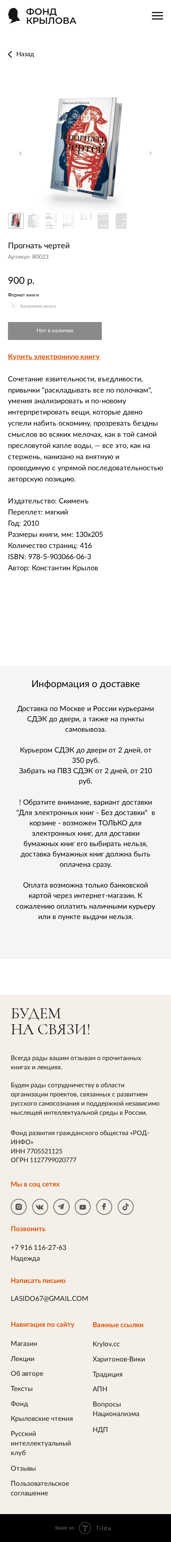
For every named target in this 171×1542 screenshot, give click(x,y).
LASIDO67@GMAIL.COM (49, 1298)
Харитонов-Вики (119, 1359)
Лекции (23, 1358)
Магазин (24, 1343)
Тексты (22, 1388)
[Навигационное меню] (157, 16)
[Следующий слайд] (150, 153)
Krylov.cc (106, 1344)
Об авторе (27, 1373)
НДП (100, 1429)
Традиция (107, 1374)
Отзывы (23, 1468)
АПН (100, 1389)
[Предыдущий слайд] (20, 153)
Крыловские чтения (42, 1418)
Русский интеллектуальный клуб (41, 1443)
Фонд (19, 1404)
